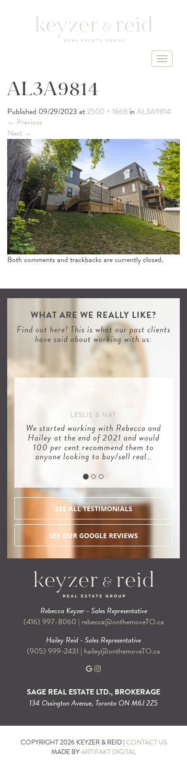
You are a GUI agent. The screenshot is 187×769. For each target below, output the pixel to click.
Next (19, 133)
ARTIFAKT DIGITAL (108, 752)
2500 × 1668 (107, 111)
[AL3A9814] (93, 196)
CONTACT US (146, 742)
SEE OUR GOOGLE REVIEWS (93, 535)
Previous (25, 122)
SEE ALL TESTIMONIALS (93, 508)
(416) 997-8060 (49, 622)
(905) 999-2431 (54, 651)
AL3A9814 (154, 111)
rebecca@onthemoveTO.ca (123, 622)
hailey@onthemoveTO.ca (122, 651)
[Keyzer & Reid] (93, 28)
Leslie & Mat (93, 415)
